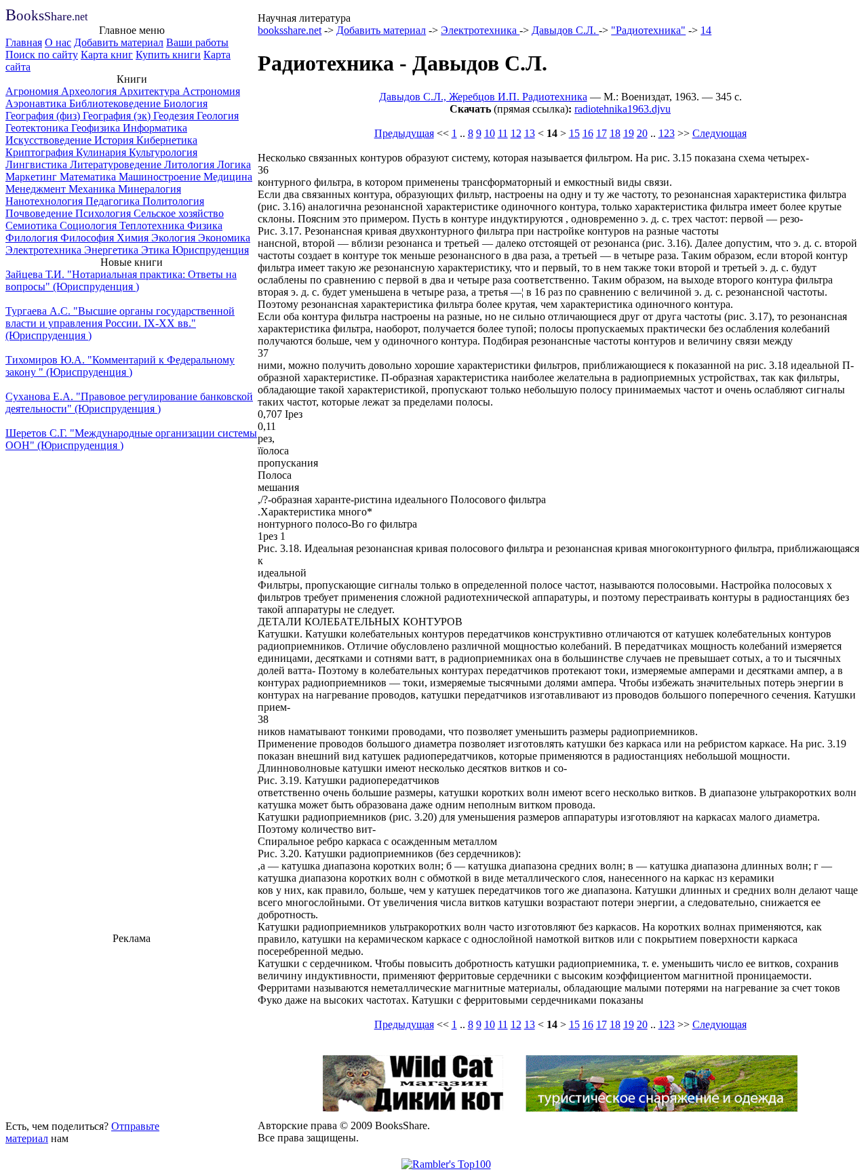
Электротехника (44, 250)
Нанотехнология (45, 201)
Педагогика (113, 201)
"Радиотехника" (648, 30)
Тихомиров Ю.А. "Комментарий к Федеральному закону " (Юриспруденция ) (120, 366)
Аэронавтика (37, 103)
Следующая (719, 133)
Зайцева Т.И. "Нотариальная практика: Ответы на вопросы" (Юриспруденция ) (121, 280)
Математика (89, 176)
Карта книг (107, 54)
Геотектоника (38, 128)
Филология (32, 237)
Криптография (40, 152)
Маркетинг (32, 176)
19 (628, 133)
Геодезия (175, 115)
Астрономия (211, 91)
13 (529, 133)
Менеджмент (36, 189)
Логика (234, 164)
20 (642, 133)
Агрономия (33, 91)
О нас (58, 42)
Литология (190, 164)
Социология (89, 225)
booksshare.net (289, 30)
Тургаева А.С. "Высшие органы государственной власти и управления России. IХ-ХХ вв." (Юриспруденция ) (120, 323)
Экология (174, 237)
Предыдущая (404, 133)
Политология (173, 201)
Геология (218, 115)
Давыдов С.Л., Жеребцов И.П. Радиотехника (483, 96)
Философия (88, 237)
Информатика (155, 128)
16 (588, 133)
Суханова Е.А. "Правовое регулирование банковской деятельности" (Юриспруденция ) (129, 402)
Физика (204, 225)
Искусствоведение (49, 140)
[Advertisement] (131, 1030)
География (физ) (44, 115)
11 (503, 133)
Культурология (163, 152)
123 (666, 133)
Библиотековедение (116, 103)
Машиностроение (161, 176)
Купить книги (168, 54)
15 (574, 133)
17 (601, 133)
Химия (134, 237)
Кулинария (102, 152)
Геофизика (97, 128)
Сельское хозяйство (179, 213)
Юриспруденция (210, 250)
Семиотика (32, 225)
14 (706, 30)
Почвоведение (40, 213)
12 (516, 133)
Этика (156, 250)
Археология (90, 91)
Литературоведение (117, 164)
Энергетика (112, 250)
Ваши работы (197, 42)
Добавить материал (118, 42)
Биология (185, 103)
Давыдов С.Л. (565, 30)
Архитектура (150, 91)
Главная (23, 42)
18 (615, 133)
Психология (104, 213)
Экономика (224, 237)
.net (46, 16)
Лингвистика (37, 164)
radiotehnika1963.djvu (622, 109)
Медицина (227, 176)
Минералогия (149, 189)
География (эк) (118, 115)
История (115, 140)
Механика (93, 189)
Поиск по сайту (41, 54)
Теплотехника (153, 225)
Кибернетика (166, 140)
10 (489, 133)
